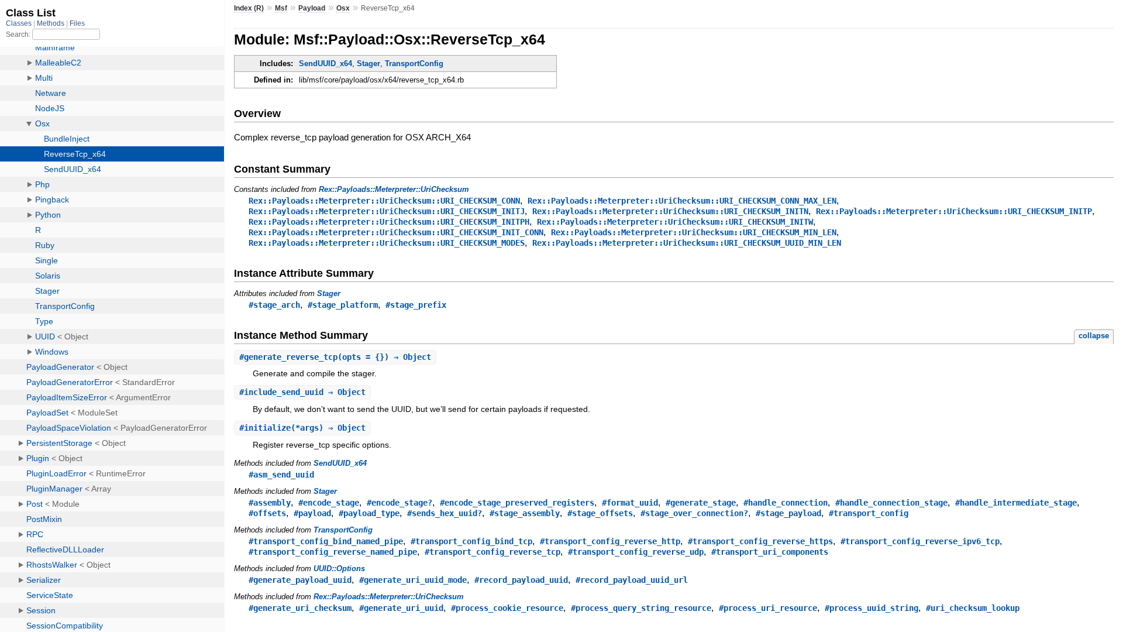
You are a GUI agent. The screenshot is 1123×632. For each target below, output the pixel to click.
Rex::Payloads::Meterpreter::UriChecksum (394, 189)
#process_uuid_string (871, 608)
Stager (368, 63)
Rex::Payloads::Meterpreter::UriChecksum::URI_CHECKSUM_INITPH (389, 221)
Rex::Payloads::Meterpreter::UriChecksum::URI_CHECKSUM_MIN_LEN (693, 232)
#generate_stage (701, 502)
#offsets (267, 513)
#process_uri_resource (768, 608)
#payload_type (369, 513)
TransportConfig (414, 63)
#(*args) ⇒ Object (302, 427)
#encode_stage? (399, 502)
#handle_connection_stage (891, 502)
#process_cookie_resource (507, 608)
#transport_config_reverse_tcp (492, 552)
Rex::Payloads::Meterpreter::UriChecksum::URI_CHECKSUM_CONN (384, 200)
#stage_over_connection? (694, 513)
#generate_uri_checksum (300, 608)
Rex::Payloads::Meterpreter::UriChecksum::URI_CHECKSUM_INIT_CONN (396, 232)
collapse (1094, 335)
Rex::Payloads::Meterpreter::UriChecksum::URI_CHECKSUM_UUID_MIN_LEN (686, 243)
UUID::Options (339, 568)
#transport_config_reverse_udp (636, 552)
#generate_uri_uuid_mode (413, 580)
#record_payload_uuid (521, 580)
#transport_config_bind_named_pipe (326, 541)
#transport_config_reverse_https (760, 541)
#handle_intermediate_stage (1016, 502)
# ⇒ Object (302, 392)
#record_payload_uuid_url (632, 580)
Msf (281, 8)
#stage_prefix (415, 305)
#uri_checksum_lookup (972, 608)
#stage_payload (788, 513)
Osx (343, 8)
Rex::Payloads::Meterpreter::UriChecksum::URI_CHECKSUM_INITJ (387, 211)
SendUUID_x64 (325, 63)
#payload (312, 513)
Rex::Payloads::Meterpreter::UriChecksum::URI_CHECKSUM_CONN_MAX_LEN (682, 200)
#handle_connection (785, 502)
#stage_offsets (600, 513)
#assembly (270, 502)
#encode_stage (328, 502)
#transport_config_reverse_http (610, 541)
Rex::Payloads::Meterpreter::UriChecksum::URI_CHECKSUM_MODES (387, 243)
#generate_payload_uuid (300, 580)
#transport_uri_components (769, 552)
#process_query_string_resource (641, 608)
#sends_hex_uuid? (444, 513)
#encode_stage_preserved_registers (517, 502)
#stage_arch (274, 305)
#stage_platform (343, 305)
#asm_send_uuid (281, 474)
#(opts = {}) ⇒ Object (335, 357)
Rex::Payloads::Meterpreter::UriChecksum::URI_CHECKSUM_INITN (670, 211)
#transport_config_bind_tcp (471, 541)
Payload (311, 8)
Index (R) (249, 8)
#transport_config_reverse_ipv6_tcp (920, 541)
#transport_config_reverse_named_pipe (333, 552)
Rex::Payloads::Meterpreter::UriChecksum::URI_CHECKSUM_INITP (954, 211)
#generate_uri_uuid (401, 608)
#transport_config (868, 513)
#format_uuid (630, 502)
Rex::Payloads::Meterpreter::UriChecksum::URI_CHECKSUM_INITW (675, 221)
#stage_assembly (525, 513)
